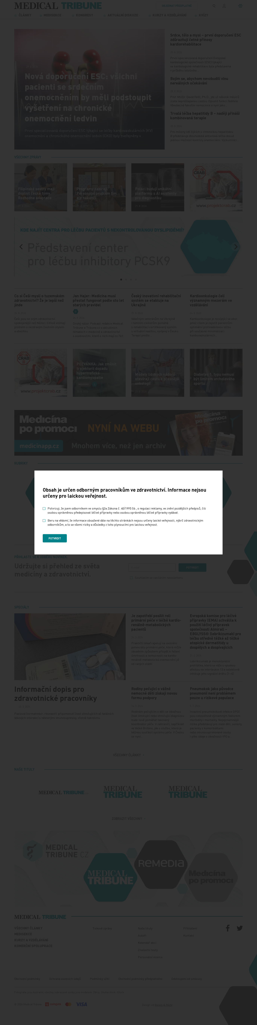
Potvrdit (55, 538)
